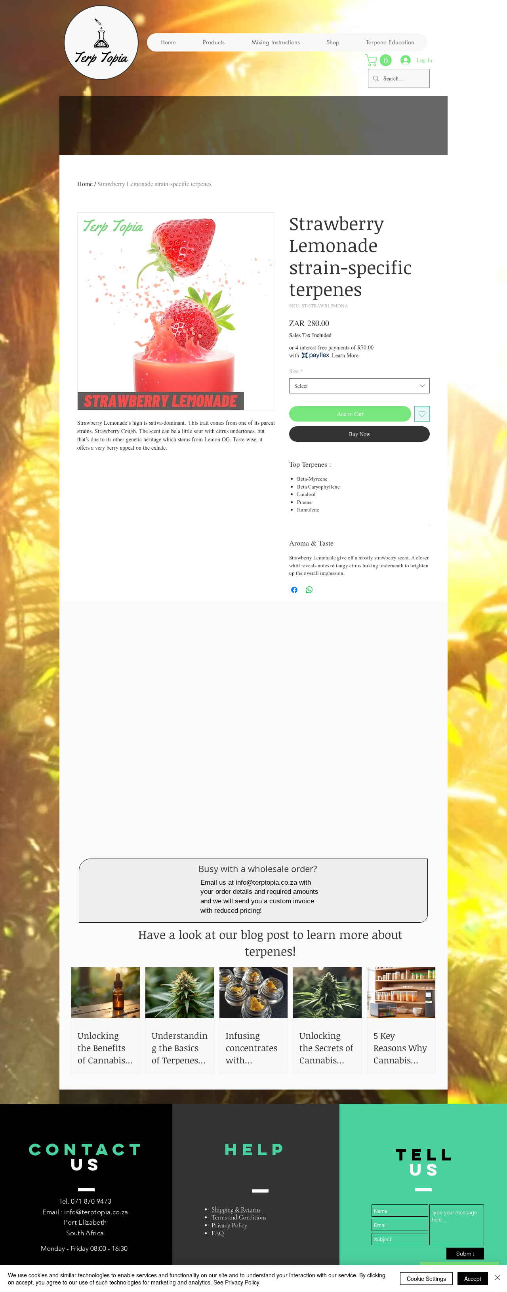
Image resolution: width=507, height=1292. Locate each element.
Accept (472, 1278)
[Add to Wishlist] (422, 414)
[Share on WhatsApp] (309, 590)
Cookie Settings (426, 1278)
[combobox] (359, 385)
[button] (380, 60)
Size (296, 371)
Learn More (345, 355)
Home (85, 183)
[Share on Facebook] (294, 590)
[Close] (497, 1278)
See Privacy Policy (236, 1282)
